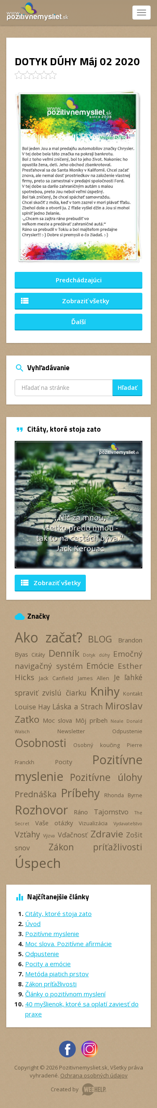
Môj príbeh (91, 720)
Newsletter (71, 731)
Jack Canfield (56, 678)
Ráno (81, 812)
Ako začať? (48, 637)
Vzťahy (27, 834)
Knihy (105, 691)
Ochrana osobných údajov (94, 1075)
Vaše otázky (54, 823)
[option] (78, 504)
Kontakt (132, 693)
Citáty (38, 654)
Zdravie (106, 833)
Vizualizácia (93, 823)
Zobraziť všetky (64, 301)
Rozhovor (41, 809)
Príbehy (80, 793)
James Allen (94, 678)
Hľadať (127, 388)
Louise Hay (32, 706)
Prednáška (36, 794)
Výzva (49, 836)
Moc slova (57, 720)
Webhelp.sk (94, 1089)
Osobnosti (40, 742)
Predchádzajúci (79, 280)
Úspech (38, 863)
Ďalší (78, 321)
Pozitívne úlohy (106, 777)
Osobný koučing (96, 745)
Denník (64, 653)
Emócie (100, 665)
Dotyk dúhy (96, 655)
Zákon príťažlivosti (96, 847)
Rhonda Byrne (123, 795)
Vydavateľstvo (127, 824)
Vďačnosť (73, 834)
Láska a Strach (77, 706)
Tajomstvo (111, 811)
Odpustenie (127, 731)
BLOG (100, 639)
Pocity (63, 761)
